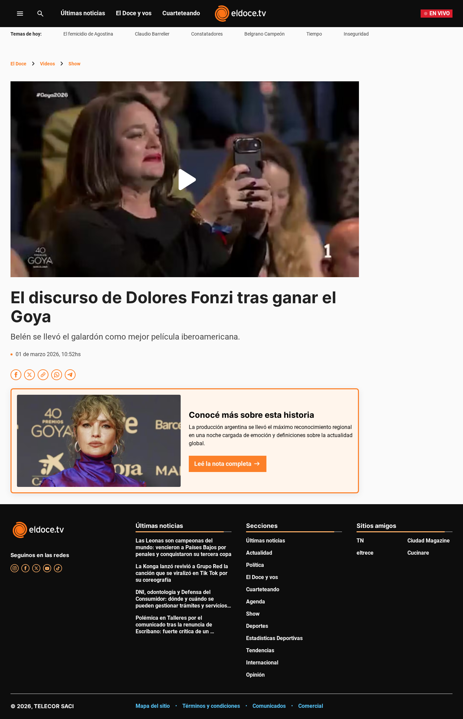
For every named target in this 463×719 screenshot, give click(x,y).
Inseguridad (356, 34)
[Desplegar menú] (14, 13)
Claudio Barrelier (152, 34)
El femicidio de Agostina (88, 34)
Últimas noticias (83, 13)
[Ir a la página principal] (240, 13)
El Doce (18, 63)
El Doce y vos (134, 13)
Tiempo (314, 34)
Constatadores (207, 34)
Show (74, 63)
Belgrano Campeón (264, 34)
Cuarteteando (181, 13)
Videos (47, 63)
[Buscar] (40, 13)
